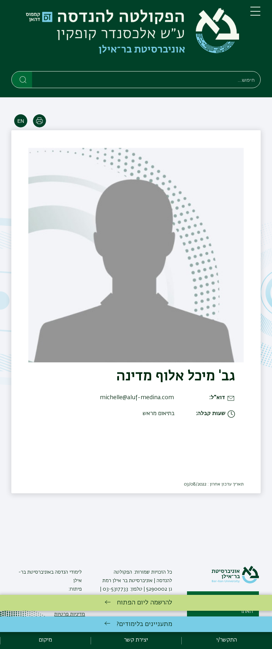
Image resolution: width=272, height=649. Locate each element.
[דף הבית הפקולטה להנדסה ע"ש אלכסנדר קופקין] (125, 37)
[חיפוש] (22, 79)
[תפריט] (255, 14)
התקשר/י (226, 640)
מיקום (45, 640)
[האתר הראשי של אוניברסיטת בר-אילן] (235, 582)
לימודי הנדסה (67, 572)
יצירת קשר (136, 640)
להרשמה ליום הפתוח (144, 602)
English (20, 120)
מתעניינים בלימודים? (144, 624)
